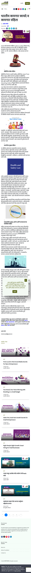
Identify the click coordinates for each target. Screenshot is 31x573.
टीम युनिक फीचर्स (7, 508)
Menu (5, 8)
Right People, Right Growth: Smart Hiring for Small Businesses (13, 446)
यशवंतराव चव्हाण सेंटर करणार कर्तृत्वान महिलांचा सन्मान (13, 502)
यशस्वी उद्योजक (6, 368)
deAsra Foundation (5, 550)
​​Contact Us (3, 553)
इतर (8, 26)
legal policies (17, 571)
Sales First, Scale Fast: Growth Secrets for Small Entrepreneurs (15, 418)
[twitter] (11, 28)
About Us (3, 547)
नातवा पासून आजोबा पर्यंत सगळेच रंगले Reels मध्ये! (14, 474)
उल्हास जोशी (6, 480)
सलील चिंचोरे (5, 24)
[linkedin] (14, 28)
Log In (27, 3)
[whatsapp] (9, 28)
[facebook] (7, 28)
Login (14, 291)
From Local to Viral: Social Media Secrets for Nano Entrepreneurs (15, 363)
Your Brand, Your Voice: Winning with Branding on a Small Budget (14, 390)
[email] (16, 28)
